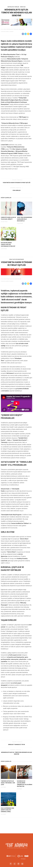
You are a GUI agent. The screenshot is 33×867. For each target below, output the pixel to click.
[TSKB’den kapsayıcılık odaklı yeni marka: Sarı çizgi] (8, 772)
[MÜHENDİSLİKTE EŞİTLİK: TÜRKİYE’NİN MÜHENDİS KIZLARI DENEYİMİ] (16, 22)
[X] (14, 863)
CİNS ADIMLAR (16, 190)
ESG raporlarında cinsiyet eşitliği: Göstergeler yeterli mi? (8, 244)
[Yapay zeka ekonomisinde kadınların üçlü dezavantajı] (24, 208)
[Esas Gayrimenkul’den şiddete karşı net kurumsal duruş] (8, 799)
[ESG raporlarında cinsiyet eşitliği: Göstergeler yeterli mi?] (8, 233)
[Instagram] (18, 863)
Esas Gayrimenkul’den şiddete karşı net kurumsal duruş (7, 809)
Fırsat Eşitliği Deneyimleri (16, 259)
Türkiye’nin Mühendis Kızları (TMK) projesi (14, 123)
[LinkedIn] (22, 863)
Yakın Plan (22, 6)
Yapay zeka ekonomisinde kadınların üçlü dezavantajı (24, 219)
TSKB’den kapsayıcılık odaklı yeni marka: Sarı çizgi (8, 782)
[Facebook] (10, 863)
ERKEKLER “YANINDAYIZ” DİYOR (16, 744)
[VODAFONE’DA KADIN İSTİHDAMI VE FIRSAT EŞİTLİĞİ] (16, 271)
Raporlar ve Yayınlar (13, 6)
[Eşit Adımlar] (17, 845)
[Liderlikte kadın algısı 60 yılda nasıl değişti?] (8, 208)
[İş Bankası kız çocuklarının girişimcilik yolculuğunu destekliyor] (24, 772)
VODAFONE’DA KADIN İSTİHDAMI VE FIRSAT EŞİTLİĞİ (16, 182)
